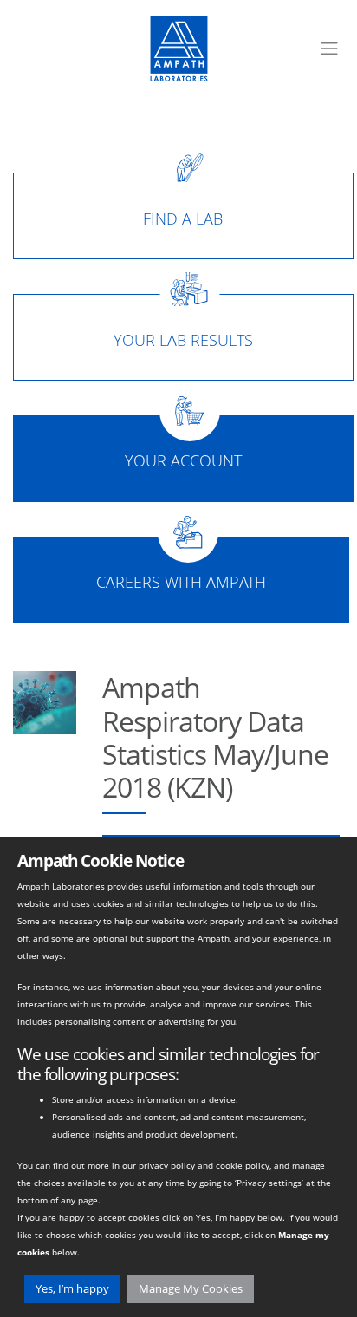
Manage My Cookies (191, 1288)
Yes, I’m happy (72, 1288)
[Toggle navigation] (329, 48)
